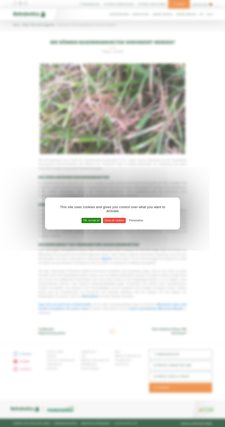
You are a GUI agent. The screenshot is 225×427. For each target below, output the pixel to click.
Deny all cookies (114, 220)
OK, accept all (91, 220)
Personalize (136, 220)
